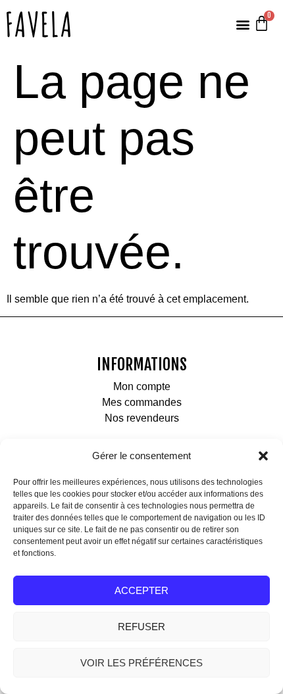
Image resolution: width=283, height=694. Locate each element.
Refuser (141, 626)
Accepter (141, 590)
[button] (263, 455)
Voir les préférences (141, 662)
